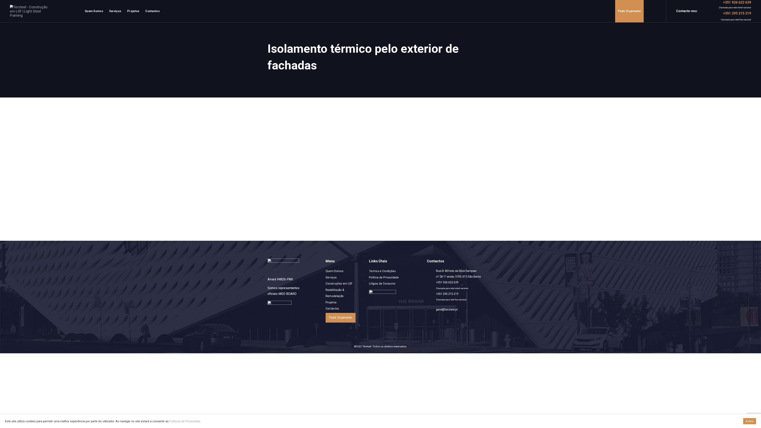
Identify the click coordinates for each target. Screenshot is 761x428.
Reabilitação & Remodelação (335, 293)
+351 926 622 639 (447, 282)
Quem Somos (335, 271)
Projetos (331, 302)
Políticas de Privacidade (184, 421)
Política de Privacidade (384, 277)
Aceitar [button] (750, 421)
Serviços (331, 277)
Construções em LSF (339, 283)
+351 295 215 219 (447, 293)
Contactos (332, 308)
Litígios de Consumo (382, 283)
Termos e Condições (382, 271)
